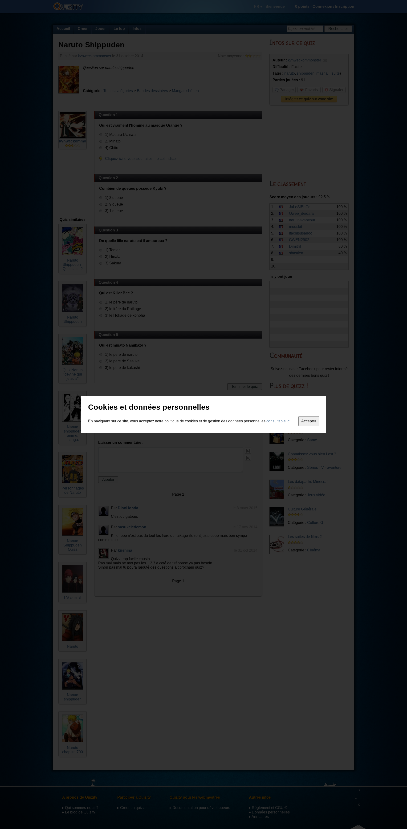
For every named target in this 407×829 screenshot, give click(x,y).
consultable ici (278, 421)
